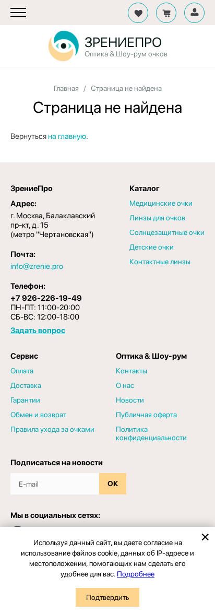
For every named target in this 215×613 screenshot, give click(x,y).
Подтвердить (107, 597)
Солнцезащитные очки (167, 232)
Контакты (131, 371)
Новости (130, 400)
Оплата (21, 371)
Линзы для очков (157, 218)
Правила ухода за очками (52, 429)
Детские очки (151, 247)
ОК (113, 483)
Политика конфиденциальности (151, 433)
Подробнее (135, 574)
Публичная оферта (146, 414)
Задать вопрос (37, 330)
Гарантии (25, 400)
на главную (67, 136)
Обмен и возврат (38, 414)
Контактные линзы (159, 261)
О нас (125, 385)
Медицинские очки (161, 203)
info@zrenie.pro (36, 266)
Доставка (25, 385)
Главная (66, 88)
